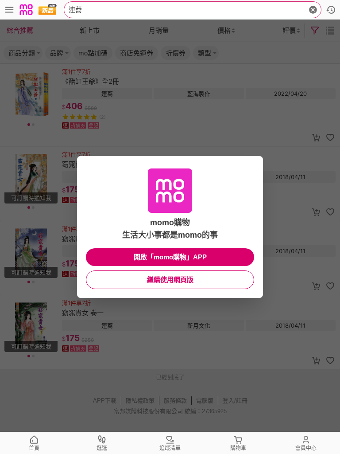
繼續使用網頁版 (170, 279)
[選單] (9, 9)
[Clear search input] (313, 9)
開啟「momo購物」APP (170, 257)
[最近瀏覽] (330, 9)
